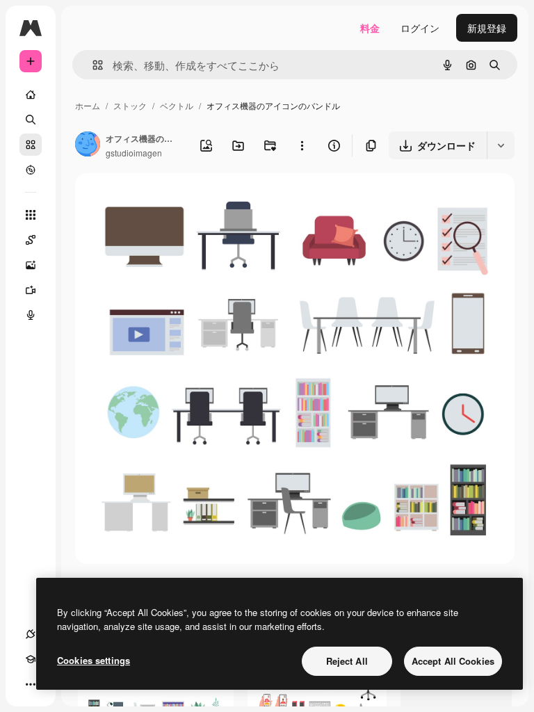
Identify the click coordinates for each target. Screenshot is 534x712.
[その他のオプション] (302, 145)
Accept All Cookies (453, 661)
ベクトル (176, 105)
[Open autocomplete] (92, 65)
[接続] (30, 634)
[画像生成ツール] (30, 265)
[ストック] (30, 145)
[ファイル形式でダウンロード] (501, 145)
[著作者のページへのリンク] (87, 145)
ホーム (87, 105)
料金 (370, 28)
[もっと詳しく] (30, 170)
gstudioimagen (134, 153)
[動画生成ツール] (30, 290)
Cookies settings (93, 660)
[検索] (30, 119)
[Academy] (30, 659)
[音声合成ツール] (30, 315)
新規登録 (486, 28)
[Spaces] (30, 240)
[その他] (30, 684)
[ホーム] (30, 94)
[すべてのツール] (30, 215)
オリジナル (171, 200)
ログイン (419, 28)
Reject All (347, 661)
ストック (130, 105)
